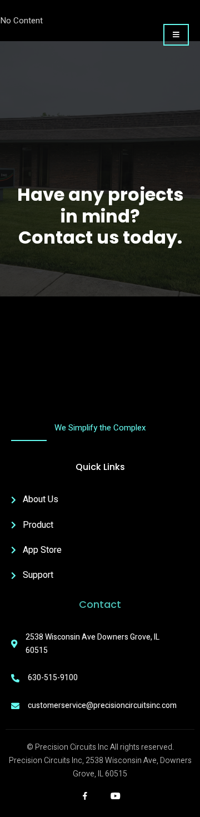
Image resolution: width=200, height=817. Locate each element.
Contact (100, 604)
